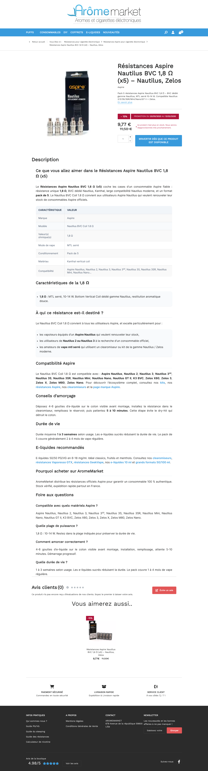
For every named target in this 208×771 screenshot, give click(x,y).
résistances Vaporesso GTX (54, 462)
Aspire (121, 87)
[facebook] (179, 762)
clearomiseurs (76, 387)
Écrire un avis (166, 590)
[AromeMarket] (104, 14)
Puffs (30, 32)
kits (162, 382)
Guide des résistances (37, 737)
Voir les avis (72, 763)
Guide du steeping (35, 731)
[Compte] (173, 32)
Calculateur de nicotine (38, 742)
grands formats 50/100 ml (153, 462)
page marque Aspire (106, 387)
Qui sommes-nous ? (36, 721)
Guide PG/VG (32, 726)
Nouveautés (111, 32)
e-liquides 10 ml (121, 462)
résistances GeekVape (89, 462)
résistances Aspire (48, 387)
